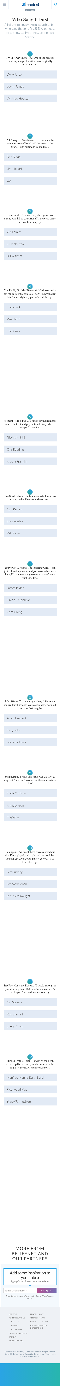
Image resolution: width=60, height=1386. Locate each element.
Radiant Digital (16, 1341)
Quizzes (30, 10)
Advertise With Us (17, 1318)
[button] (55, 4)
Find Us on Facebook (18, 1333)
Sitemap (12, 1337)
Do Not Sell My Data (39, 1322)
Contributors (15, 1329)
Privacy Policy (37, 1314)
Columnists (14, 1326)
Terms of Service (37, 1318)
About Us (13, 1314)
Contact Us (14, 1322)
